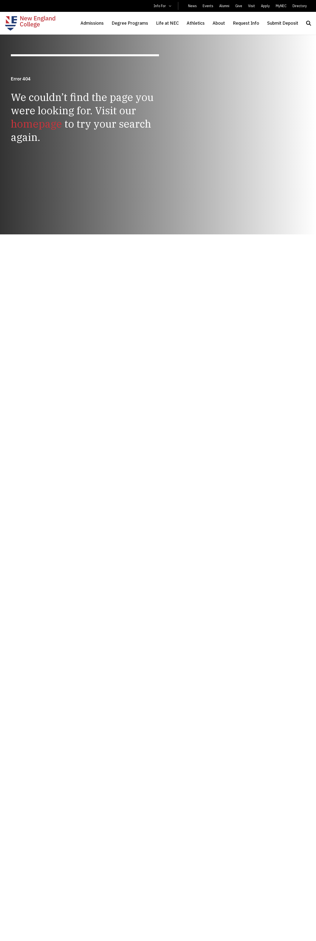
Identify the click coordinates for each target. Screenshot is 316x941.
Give (238, 6)
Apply (265, 6)
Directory (300, 6)
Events (208, 6)
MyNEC (281, 6)
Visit (251, 6)
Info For (160, 6)
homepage (36, 124)
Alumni (224, 6)
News (192, 6)
